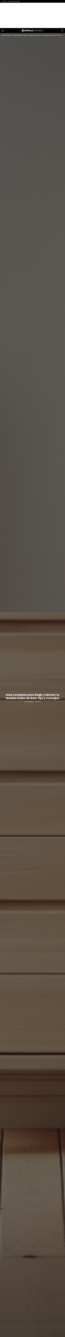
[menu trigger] (3, 30)
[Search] (62, 30)
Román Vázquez (28, 701)
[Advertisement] (32, 15)
